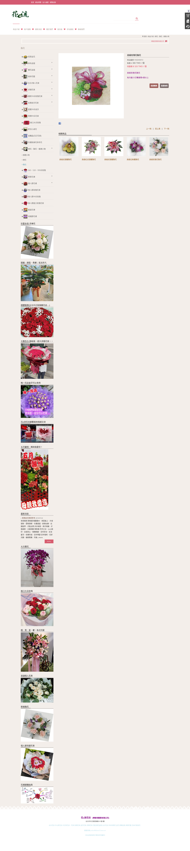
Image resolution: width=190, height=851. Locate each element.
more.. (49, 541)
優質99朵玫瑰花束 (35, 96)
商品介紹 (151, 36)
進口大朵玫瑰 (35, 122)
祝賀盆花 (31, 56)
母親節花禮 (32, 216)
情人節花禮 (32, 183)
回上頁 (157, 129)
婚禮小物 (26, 155)
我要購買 (154, 86)
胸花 (24, 164)
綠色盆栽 (31, 63)
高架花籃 (31, 76)
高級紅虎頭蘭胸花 (89, 159)
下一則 (166, 129)
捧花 (24, 160)
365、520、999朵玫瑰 (37, 170)
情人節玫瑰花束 (34, 190)
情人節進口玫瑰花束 (36, 203)
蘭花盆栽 (31, 70)
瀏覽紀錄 (53, 2)
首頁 (145, 36)
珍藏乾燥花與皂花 (35, 142)
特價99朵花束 (33, 116)
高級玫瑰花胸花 (155, 159)
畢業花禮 (31, 177)
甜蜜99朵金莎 (33, 109)
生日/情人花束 (33, 83)
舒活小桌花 (32, 129)
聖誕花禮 (31, 210)
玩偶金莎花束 (33, 103)
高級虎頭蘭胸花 (65, 159)
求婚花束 (31, 89)
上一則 (148, 129)
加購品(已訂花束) (34, 136)
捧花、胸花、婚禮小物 (162, 36)
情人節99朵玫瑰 (34, 196)
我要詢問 (164, 86)
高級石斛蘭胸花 (133, 159)
